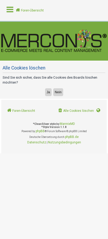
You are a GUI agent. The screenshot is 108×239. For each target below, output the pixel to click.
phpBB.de (72, 137)
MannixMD (67, 124)
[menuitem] (75, 111)
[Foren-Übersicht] (54, 41)
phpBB (40, 131)
